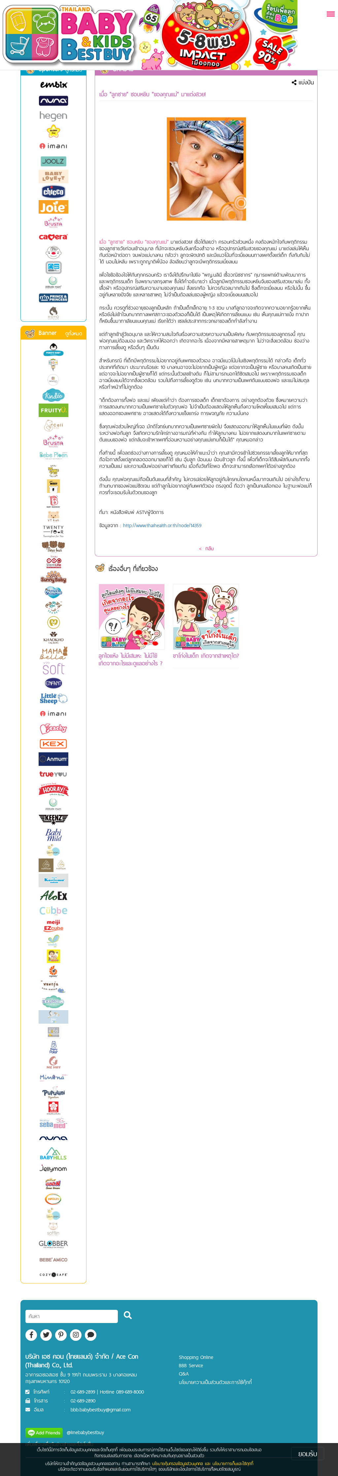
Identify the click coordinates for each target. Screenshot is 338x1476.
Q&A (184, 1374)
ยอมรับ (307, 1454)
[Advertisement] (280, 683)
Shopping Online (196, 1357)
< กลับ (206, 548)
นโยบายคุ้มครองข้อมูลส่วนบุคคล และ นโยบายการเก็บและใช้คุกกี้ (202, 1463)
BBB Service (191, 1365)
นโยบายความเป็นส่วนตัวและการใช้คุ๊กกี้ (215, 1382)
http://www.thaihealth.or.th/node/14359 (162, 525)
